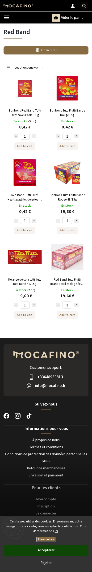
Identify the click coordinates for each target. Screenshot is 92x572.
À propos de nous (46, 440)
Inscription (46, 506)
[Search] (84, 6)
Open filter (49, 50)
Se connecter (46, 513)
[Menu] (6, 17)
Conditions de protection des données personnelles (46, 454)
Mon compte (46, 499)
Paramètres (46, 539)
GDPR (46, 461)
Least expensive (26, 67)
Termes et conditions (46, 447)
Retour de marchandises (46, 468)
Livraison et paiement (46, 475)
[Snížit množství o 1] (16, 136)
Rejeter (46, 562)
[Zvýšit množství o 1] (34, 136)
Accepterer (46, 550)
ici (56, 531)
